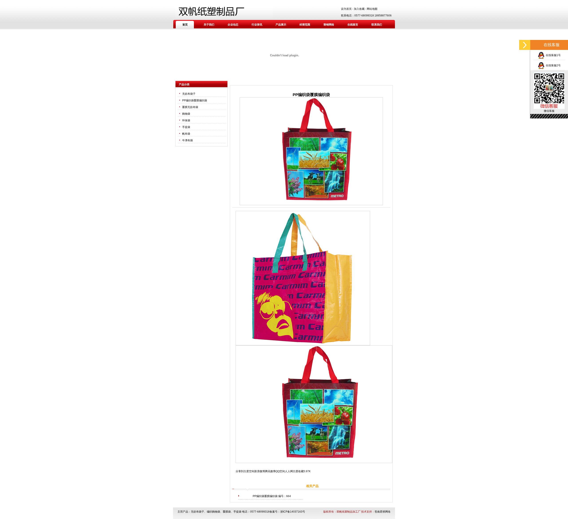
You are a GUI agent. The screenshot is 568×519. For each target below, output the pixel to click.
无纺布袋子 (188, 93)
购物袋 (186, 113)
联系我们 (376, 24)
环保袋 (186, 120)
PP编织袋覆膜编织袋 (194, 100)
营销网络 (328, 24)
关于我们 (209, 24)
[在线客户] (524, 45)
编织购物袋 (213, 511)
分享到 (240, 471)
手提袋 (186, 127)
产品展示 (281, 24)
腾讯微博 (270, 471)
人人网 (289, 471)
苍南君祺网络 (382, 511)
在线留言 (352, 24)
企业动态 (233, 24)
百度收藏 (298, 471)
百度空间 (249, 471)
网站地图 (372, 8)
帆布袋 (186, 133)
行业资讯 (257, 24)
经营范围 (305, 24)
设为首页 (346, 8)
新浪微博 (259, 471)
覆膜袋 (227, 511)
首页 (185, 24)
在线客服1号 (552, 55)
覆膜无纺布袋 (190, 107)
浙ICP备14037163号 (292, 511)
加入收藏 (359, 8)
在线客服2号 (552, 65)
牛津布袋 (187, 140)
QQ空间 (280, 471)
